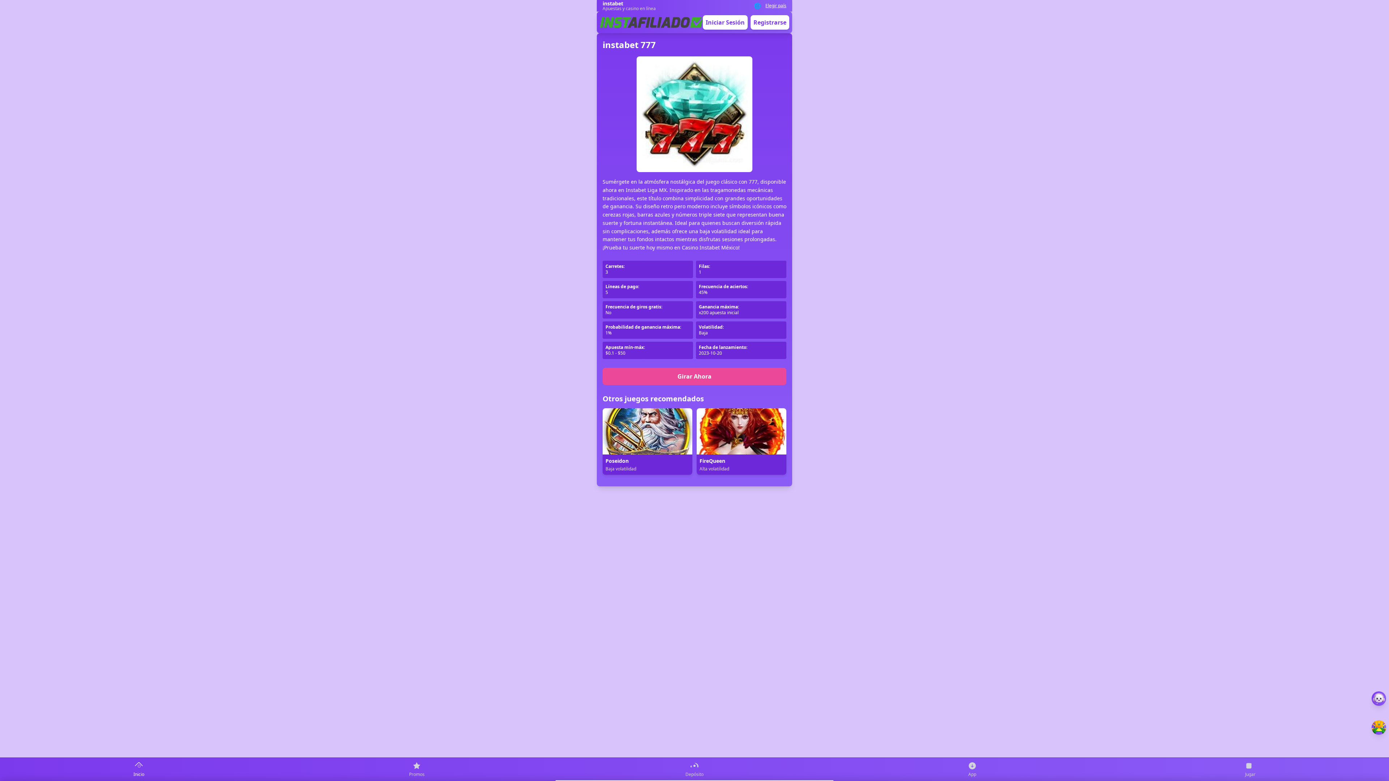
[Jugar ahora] (1379, 727)
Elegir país (775, 6)
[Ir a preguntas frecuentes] (1379, 698)
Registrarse (769, 22)
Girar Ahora (694, 376)
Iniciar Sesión (725, 22)
